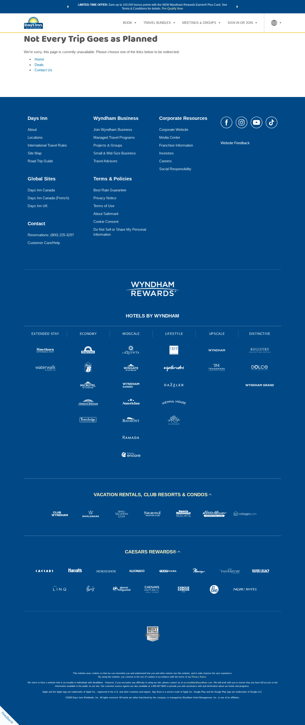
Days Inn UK (38, 206)
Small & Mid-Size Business (114, 153)
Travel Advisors (105, 161)
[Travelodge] (88, 420)
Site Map (34, 153)
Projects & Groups (107, 145)
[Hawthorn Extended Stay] (45, 351)
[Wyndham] (217, 351)
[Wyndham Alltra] (174, 420)
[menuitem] (129, 22)
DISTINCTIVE (259, 334)
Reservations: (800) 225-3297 (51, 235)
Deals (39, 65)
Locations (35, 137)
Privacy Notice (104, 198)
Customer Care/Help (44, 243)
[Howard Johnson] (88, 403)
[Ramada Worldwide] (131, 438)
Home (39, 59)
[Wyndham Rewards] (152, 289)
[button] (67, 6)
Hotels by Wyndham (152, 315)
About (32, 130)
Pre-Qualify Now (172, 8)
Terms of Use (103, 206)
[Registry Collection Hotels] (259, 351)
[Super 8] (88, 368)
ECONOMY (88, 334)
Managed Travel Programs (114, 137)
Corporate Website (173, 130)
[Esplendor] (174, 368)
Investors (166, 153)
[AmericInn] (131, 403)
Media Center (169, 137)
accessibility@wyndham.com (197, 682)
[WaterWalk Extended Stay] (45, 368)
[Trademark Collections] (217, 368)
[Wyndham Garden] (131, 385)
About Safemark (106, 214)
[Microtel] (88, 385)
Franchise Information (176, 145)
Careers (165, 161)
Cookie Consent (105, 222)
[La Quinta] (131, 351)
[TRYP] (174, 351)
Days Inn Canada (41, 190)
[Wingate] (131, 368)
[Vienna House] (174, 403)
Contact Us (43, 70)
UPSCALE (217, 334)
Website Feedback (235, 143)
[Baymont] (131, 420)
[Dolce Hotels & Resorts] (259, 368)
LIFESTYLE (174, 334)
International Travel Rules (47, 145)
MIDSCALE (131, 334)
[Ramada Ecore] (131, 455)
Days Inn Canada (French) (48, 198)
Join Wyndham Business (112, 130)
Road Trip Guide (40, 161)
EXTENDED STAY (45, 334)
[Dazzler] (174, 385)
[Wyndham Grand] (259, 385)
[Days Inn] (88, 351)
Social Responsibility (175, 169)
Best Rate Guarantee (109, 190)
